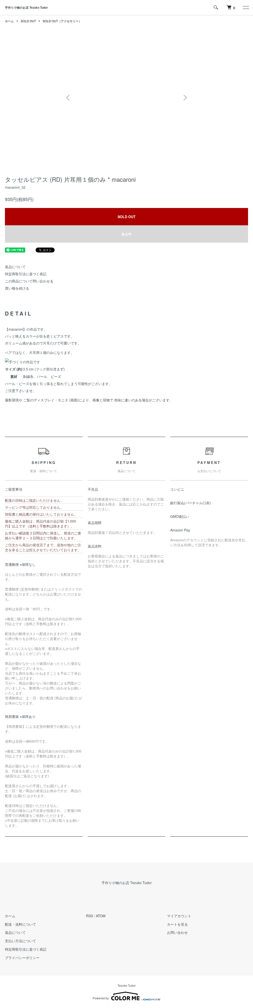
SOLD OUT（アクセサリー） (62, 21)
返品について (15, 266)
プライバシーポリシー (22, 957)
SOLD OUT (28, 21)
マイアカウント (179, 915)
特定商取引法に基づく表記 (25, 273)
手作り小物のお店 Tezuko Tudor (26, 7)
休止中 (126, 233)
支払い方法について (20, 940)
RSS (89, 915)
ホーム (9, 21)
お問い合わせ (177, 932)
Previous (68, 97)
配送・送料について (20, 924)
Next (184, 97)
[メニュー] (245, 7)
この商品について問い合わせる (29, 280)
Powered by (101, 998)
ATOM (100, 915)
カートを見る (177, 924)
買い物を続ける (17, 288)
